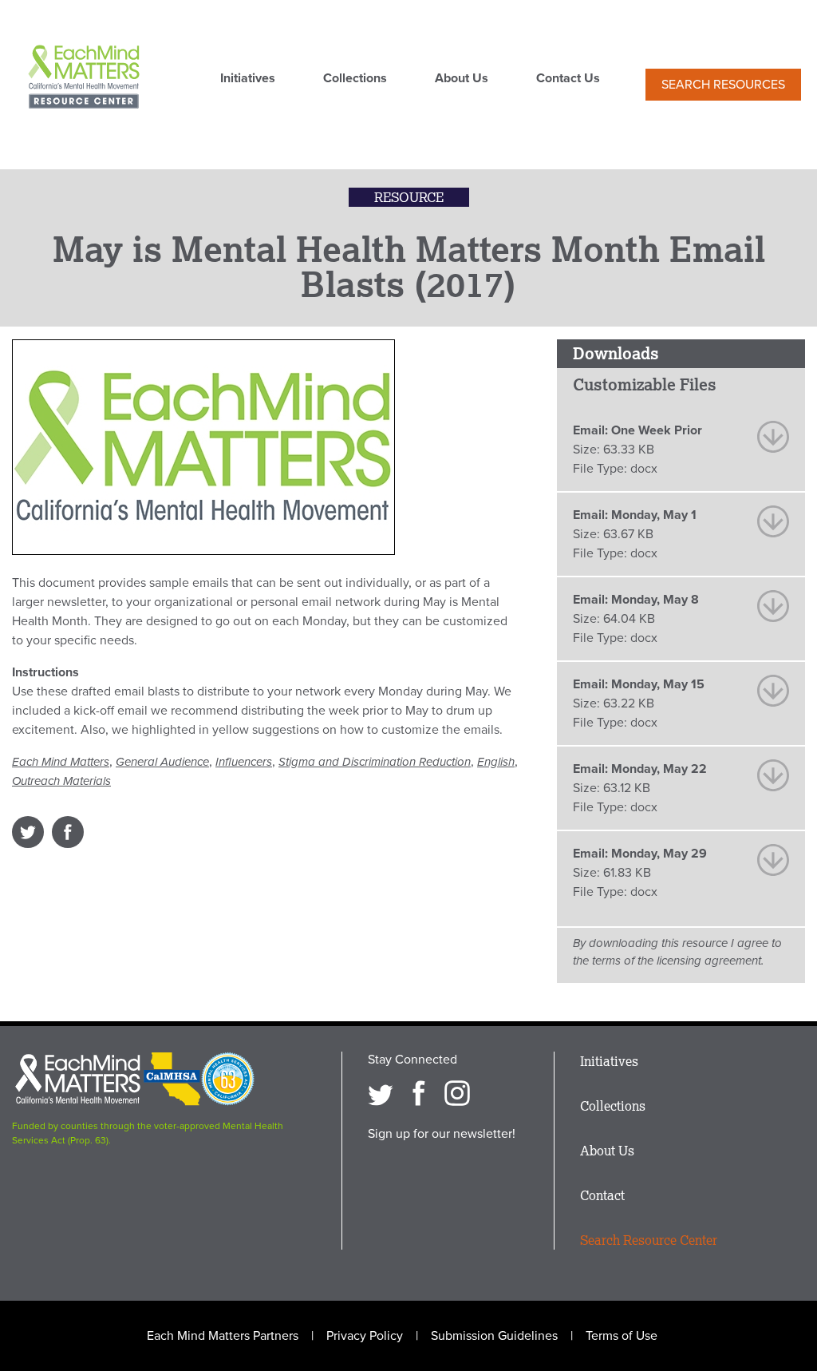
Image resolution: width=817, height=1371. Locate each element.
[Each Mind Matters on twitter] (380, 1093)
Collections (355, 79)
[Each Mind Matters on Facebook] (419, 1093)
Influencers (243, 762)
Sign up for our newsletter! (441, 1134)
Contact (602, 1195)
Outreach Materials (61, 781)
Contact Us (568, 79)
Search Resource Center (648, 1240)
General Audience (162, 762)
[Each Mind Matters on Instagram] (457, 1093)
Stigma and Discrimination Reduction (374, 762)
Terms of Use (621, 1336)
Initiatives (247, 79)
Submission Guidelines (494, 1336)
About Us (461, 79)
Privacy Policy (364, 1336)
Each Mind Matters (60, 762)
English (496, 762)
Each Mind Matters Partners (222, 1336)
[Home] (84, 78)
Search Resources (723, 85)
